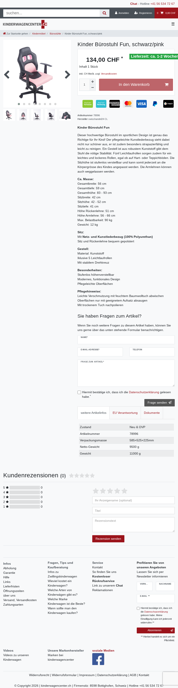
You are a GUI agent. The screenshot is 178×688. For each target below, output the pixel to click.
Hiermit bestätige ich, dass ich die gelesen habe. (126, 394)
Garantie (9, 572)
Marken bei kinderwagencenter (61, 657)
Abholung (9, 568)
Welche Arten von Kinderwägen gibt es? (62, 592)
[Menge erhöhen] (93, 82)
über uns (9, 595)
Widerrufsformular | (65, 675)
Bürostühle (55, 33)
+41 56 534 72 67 (162, 3)
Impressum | (88, 675)
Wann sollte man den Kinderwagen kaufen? (63, 610)
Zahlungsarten (13, 604)
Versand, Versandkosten (20, 600)
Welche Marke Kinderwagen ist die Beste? (66, 601)
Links (6, 582)
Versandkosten (109, 73)
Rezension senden (108, 538)
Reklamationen (102, 590)
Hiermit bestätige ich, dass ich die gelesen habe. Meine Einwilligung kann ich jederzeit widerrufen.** (156, 615)
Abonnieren (155, 630)
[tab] (93, 412)
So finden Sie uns (104, 572)
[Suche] (104, 13)
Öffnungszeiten (13, 591)
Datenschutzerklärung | (113, 675)
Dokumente (152, 412)
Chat (133, 3)
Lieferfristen (11, 586)
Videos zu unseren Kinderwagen (16, 657)
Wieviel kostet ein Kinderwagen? (60, 583)
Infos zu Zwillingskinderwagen (62, 574)
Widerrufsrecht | (40, 675)
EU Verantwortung (125, 412)
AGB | (134, 675)
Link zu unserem (107, 585)
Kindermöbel (38, 33)
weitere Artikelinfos (93, 412)
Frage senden (157, 402)
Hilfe (6, 577)
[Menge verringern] (93, 88)
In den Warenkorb (134, 84)
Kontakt (97, 567)
